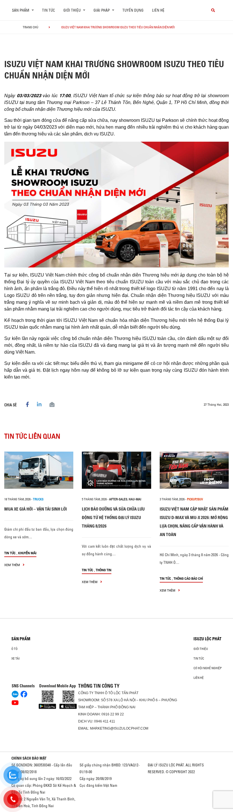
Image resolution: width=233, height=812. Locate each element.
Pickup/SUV (195, 499)
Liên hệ (158, 10)
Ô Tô (14, 649)
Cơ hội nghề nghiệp (208, 668)
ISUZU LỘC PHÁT (207, 638)
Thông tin (103, 570)
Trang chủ (30, 27)
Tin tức (48, 10)
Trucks (38, 499)
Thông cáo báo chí (188, 578)
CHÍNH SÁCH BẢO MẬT (29, 758)
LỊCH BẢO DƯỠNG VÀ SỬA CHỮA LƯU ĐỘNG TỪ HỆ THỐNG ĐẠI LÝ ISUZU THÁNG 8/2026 (113, 517)
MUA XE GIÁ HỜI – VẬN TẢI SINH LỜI (35, 509)
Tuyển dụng (132, 10)
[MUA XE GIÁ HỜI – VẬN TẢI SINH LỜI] (38, 470)
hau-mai (135, 499)
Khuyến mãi (27, 553)
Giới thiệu (201, 649)
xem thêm (12, 565)
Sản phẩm (20, 638)
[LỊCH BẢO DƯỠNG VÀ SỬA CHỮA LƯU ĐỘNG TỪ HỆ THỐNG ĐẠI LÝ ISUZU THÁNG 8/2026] (116, 470)
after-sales (118, 499)
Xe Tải (15, 658)
